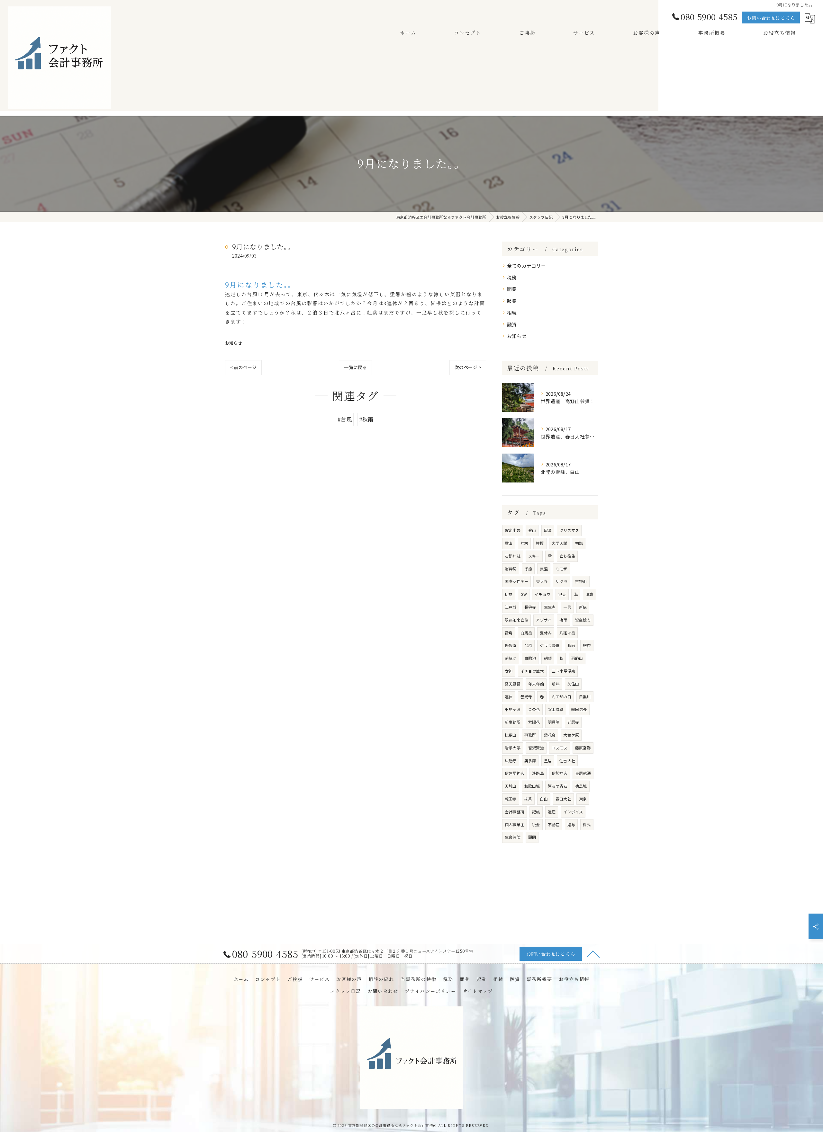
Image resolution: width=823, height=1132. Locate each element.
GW (523, 594)
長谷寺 (530, 607)
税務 (512, 277)
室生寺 (550, 607)
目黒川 (585, 696)
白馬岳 (526, 632)
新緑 (583, 607)
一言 (567, 607)
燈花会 (550, 735)
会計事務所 (514, 811)
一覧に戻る (355, 367)
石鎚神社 (512, 556)
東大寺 (542, 581)
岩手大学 (512, 747)
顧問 (532, 837)
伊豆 (562, 594)
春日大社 (563, 798)
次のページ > (468, 367)
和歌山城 (532, 786)
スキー (534, 556)
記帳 (536, 811)
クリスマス (569, 530)
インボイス (573, 811)
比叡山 (511, 735)
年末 (524, 543)
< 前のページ (243, 367)
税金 (536, 824)
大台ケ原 (571, 735)
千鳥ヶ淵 (512, 709)
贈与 (571, 824)
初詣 (579, 543)
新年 (555, 683)
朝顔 (548, 658)
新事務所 (512, 722)
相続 (512, 312)
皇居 (548, 760)
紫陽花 (534, 722)
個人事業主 (514, 824)
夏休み (546, 632)
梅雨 (563, 620)
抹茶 (528, 798)
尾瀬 (548, 530)
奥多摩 (530, 760)
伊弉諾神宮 (514, 773)
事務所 (530, 735)
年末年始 (536, 683)
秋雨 (571, 645)
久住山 (573, 683)
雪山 (508, 543)
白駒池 (530, 658)
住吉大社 (567, 760)
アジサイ (544, 620)
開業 (512, 289)
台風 (528, 645)
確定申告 (512, 530)
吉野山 (581, 581)
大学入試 (559, 543)
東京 (583, 798)
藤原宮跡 (583, 747)
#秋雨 (366, 419)
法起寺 (511, 760)
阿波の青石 (557, 786)
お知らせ (233, 343)
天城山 (511, 786)
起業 (512, 300)
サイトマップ (478, 991)
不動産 (554, 824)
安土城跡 (556, 709)
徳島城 (581, 786)
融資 (512, 324)
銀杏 (587, 645)
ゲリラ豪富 (549, 645)
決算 (589, 594)
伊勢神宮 (559, 773)
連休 (508, 696)
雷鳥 (508, 632)
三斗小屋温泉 (563, 671)
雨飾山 (577, 658)
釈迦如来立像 (516, 620)
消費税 (511, 568)
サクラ (561, 581)
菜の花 (534, 709)
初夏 (508, 594)
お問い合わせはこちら (771, 17)
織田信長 (579, 709)
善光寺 (526, 696)
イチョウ (542, 594)
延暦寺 (573, 722)
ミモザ (561, 568)
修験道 (511, 645)
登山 (532, 530)
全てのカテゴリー (526, 265)
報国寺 (511, 798)
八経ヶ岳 (567, 632)
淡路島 (538, 773)
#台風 (345, 419)
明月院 (554, 722)
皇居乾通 (583, 773)
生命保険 (512, 837)
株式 (587, 824)
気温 (543, 568)
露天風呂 (512, 683)
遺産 (552, 811)
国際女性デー (516, 581)
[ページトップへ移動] (593, 953)
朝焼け (511, 658)
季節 (528, 568)
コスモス (559, 747)
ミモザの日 (561, 696)
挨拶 (540, 543)
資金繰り (583, 620)
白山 (543, 798)
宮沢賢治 (536, 747)
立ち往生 (567, 556)
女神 (508, 671)
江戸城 (511, 607)
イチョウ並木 (532, 671)
